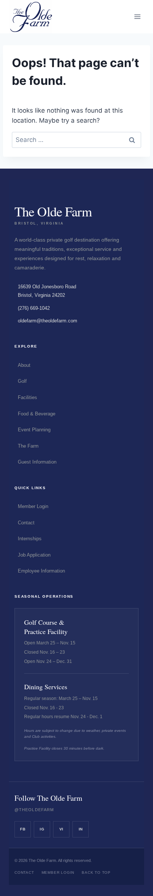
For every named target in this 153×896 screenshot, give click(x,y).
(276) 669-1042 (34, 308)
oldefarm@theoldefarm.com (47, 320)
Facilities (27, 397)
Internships (30, 538)
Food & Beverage (36, 414)
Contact (26, 522)
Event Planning (34, 429)
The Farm (28, 446)
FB (22, 829)
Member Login (33, 506)
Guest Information (37, 462)
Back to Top (96, 872)
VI (61, 829)
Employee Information (41, 571)
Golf (22, 381)
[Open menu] (137, 16)
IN (81, 829)
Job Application (34, 555)
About (24, 365)
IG (42, 829)
